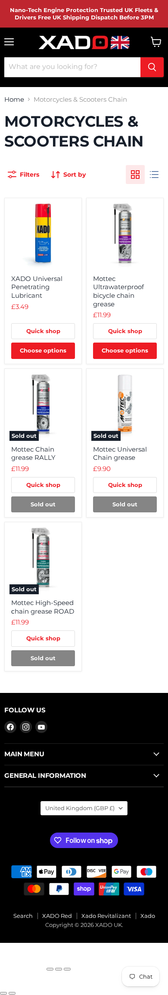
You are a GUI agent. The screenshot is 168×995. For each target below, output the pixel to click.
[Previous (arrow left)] (3, 993)
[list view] (154, 174)
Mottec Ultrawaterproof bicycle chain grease (118, 291)
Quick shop (43, 331)
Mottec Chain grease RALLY (33, 453)
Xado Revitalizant (106, 915)
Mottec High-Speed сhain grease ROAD (42, 607)
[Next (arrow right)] (12, 993)
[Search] (152, 67)
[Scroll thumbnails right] (24, 983)
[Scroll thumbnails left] (9, 983)
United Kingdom (80, 808)
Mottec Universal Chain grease (120, 453)
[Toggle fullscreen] (58, 969)
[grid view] (135, 174)
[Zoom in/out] (67, 969)
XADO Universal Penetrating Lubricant (36, 286)
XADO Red (57, 915)
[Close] (22, 965)
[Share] (50, 969)
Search (23, 915)
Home (14, 99)
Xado (147, 915)
